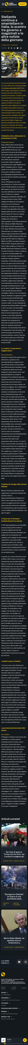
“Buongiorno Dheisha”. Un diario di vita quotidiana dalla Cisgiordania (14, 896)
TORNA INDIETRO (8, 11)
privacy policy (3, 988)
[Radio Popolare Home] (11, 4)
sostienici (22, 4)
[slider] (5, 1043)
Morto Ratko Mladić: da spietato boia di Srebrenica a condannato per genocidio (14, 940)
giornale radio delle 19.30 (12, 88)
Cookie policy (14, 988)
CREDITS (24, 988)
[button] (3, 4)
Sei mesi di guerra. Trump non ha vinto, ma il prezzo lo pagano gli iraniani (14, 854)
